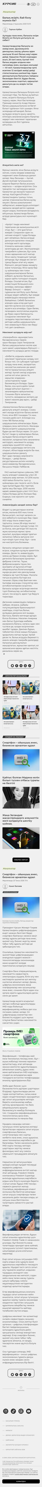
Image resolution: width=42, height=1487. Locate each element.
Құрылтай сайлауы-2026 (15, 1449)
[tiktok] (13, 1411)
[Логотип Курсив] (9, 4)
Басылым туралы (13, 1421)
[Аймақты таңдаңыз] (28, 4)
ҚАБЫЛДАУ (21, 1481)
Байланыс (10, 1440)
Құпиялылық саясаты (15, 1426)
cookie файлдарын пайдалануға (26, 1474)
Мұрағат (9, 1430)
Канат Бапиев (15, 886)
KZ (33, 4)
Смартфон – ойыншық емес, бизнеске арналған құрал (20, 744)
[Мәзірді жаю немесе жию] (38, 4)
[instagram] (5, 1411)
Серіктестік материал (10, 892)
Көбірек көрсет (21, 860)
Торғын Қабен (15, 29)
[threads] (21, 1411)
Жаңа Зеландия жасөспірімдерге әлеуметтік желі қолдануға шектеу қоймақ (20, 819)
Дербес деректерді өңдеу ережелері (20, 1435)
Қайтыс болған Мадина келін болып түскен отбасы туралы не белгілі (20, 780)
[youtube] (28, 1411)
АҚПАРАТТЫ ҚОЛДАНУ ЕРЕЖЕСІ (17, 1445)
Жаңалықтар (9, 12)
